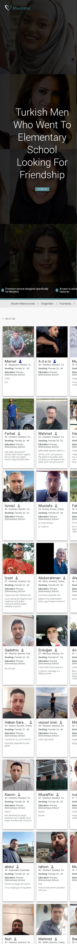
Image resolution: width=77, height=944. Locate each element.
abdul (9, 867)
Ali (74, 650)
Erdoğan (45, 650)
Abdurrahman (49, 578)
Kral (40, 884)
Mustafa (45, 506)
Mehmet (45, 433)
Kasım (10, 794)
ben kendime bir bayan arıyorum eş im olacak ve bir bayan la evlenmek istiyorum (18, 818)
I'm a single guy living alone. (18, 887)
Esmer (41, 815)
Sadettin (12, 650)
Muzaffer (46, 794)
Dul (6, 382)
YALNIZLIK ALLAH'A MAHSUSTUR (18, 739)
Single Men (47, 303)
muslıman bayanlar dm (49, 595)
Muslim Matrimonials (23, 303)
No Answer (10, 668)
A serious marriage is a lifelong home (49, 672)
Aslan (7, 378)
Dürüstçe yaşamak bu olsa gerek (17, 744)
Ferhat (10, 433)
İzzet (9, 578)
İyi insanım (43, 526)
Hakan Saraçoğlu (16, 722)
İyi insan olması (45, 523)
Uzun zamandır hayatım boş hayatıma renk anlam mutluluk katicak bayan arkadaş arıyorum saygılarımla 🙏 (18, 603)
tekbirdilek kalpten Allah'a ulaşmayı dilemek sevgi (52, 450)
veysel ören (47, 722)
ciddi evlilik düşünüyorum (50, 667)
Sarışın (41, 811)
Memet (10, 361)
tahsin (43, 867)
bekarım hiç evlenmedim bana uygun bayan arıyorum (51, 600)
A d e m (44, 361)
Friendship (65, 303)
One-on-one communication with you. (51, 888)
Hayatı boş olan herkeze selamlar (18, 595)
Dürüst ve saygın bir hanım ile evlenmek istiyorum (18, 884)
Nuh (8, 939)
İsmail (10, 506)
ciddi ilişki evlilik (46, 739)
